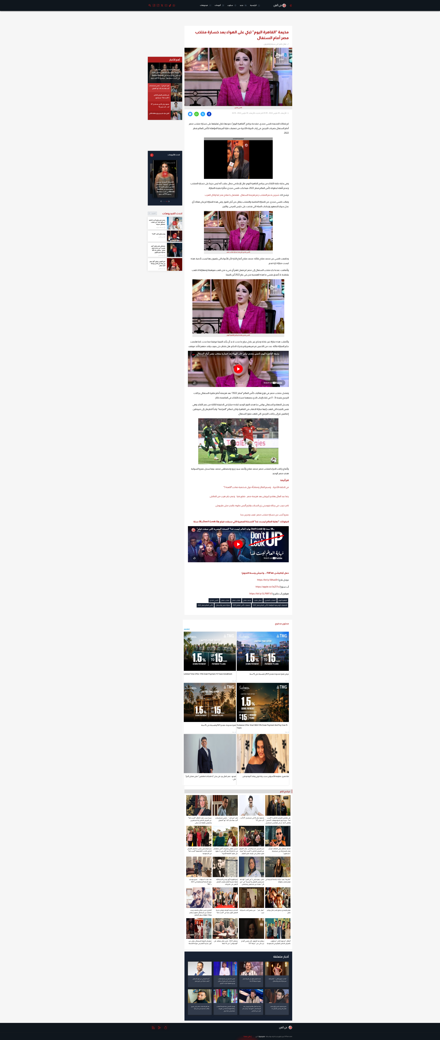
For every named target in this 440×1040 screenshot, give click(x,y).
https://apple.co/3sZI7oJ (268, 586)
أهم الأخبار (174, 59)
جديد (242, 5)
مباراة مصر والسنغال (223, 605)
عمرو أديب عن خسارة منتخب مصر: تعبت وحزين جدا (264, 514)
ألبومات (218, 5)
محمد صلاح (247, 600)
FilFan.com (288, 1036)
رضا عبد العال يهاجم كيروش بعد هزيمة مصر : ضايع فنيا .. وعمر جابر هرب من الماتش (249, 496)
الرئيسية (253, 5)
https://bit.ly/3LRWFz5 (260, 593)
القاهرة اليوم (282, 600)
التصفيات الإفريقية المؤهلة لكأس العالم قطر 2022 (270, 605)
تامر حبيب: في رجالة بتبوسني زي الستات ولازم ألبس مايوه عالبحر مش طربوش (252, 505)
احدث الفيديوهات (166, 213)
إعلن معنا (248, 1036)
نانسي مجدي (214, 600)
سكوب (230, 5)
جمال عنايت (258, 600)
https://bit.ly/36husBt (267, 580)
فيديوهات (204, 5)
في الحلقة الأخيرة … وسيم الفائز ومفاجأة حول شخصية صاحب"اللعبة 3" (256, 487)
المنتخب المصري (270, 600)
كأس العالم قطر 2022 (205, 605)
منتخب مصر (236, 600)
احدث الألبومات (174, 155)
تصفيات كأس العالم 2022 (241, 605)
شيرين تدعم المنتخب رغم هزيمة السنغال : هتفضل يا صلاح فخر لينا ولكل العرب (242, 195)
